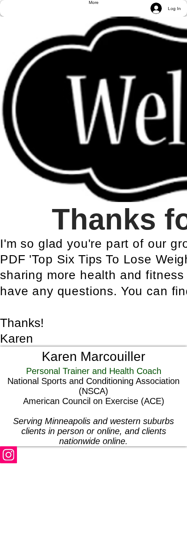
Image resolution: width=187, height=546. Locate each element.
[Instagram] (93, 454)
